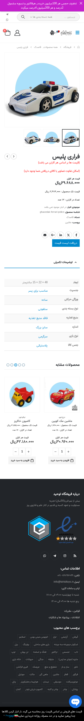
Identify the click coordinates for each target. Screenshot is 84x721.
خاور (76, 667)
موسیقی (57, 682)
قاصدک (69, 217)
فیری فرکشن (22, 667)
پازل (14, 682)
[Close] (81, 3)
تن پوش (24, 652)
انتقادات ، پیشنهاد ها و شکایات (64, 617)
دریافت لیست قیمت (66, 243)
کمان (18, 689)
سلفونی (43, 309)
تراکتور (54, 652)
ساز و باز (65, 667)
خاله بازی (16, 659)
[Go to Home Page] (78, 47)
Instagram (65, 555)
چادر (65, 689)
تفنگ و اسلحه (40, 652)
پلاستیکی (42, 345)
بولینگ (26, 644)
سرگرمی (43, 336)
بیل (16, 644)
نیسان (46, 682)
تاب (76, 652)
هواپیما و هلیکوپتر (29, 682)
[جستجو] (23, 17)
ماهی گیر (43, 674)
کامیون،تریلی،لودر (34, 689)
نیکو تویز (22, 417)
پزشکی (75, 689)
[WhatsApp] (7, 20)
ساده (45, 299)
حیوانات (29, 659)
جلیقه (51, 659)
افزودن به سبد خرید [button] (60, 460)
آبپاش (75, 637)
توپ (13, 652)
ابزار (54, 637)
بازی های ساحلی (41, 644)
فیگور (75, 674)
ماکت (32, 674)
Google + (52, 234)
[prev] (14, 156)
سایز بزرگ (42, 327)
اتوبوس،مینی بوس (39, 637)
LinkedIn (60, 234)
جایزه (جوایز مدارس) (68, 659)
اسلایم (22, 637)
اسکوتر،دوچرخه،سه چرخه (66, 644)
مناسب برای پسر (38, 290)
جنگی (41, 659)
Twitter (68, 234)
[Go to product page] (61, 394)
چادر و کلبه (53, 689)
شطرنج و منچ (51, 667)
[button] (76, 33)
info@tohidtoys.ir (63, 582)
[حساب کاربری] (17, 33)
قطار (66, 674)
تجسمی (66, 652)
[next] (7, 156)
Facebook (76, 234)
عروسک (36, 667)
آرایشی (64, 637)
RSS (75, 555)
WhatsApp (44, 555)
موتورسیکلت (72, 682)
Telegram (54, 555)
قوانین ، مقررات (72, 611)
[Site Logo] (61, 32)
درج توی (62, 417)
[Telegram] (7, 14)
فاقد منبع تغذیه (38, 318)
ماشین (68, 222)
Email (45, 234)
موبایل (21, 674)
